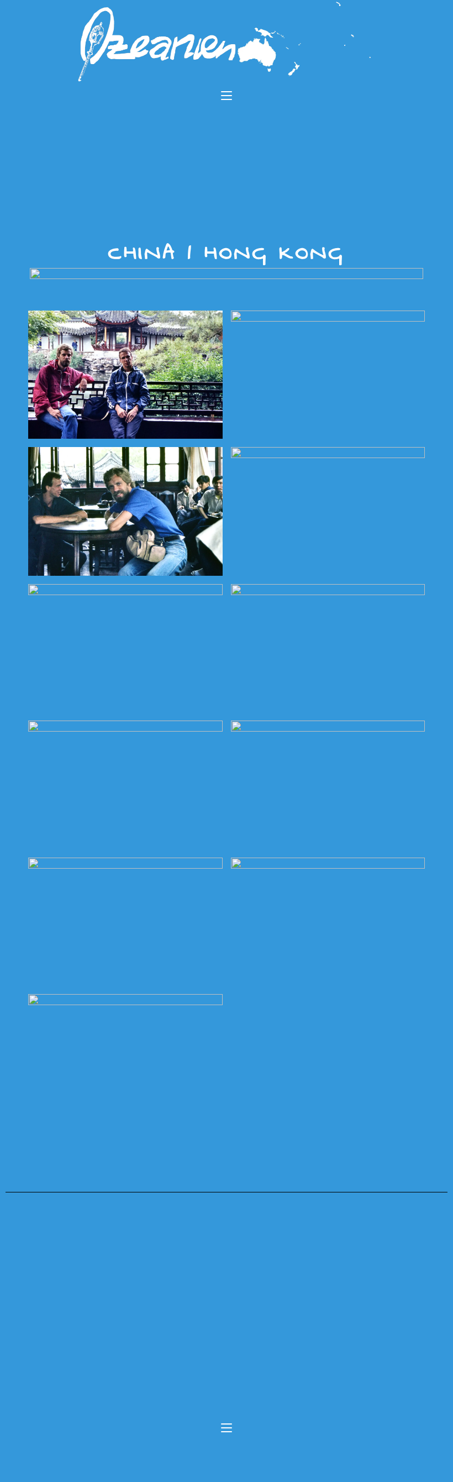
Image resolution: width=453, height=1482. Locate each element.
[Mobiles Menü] (226, 97)
